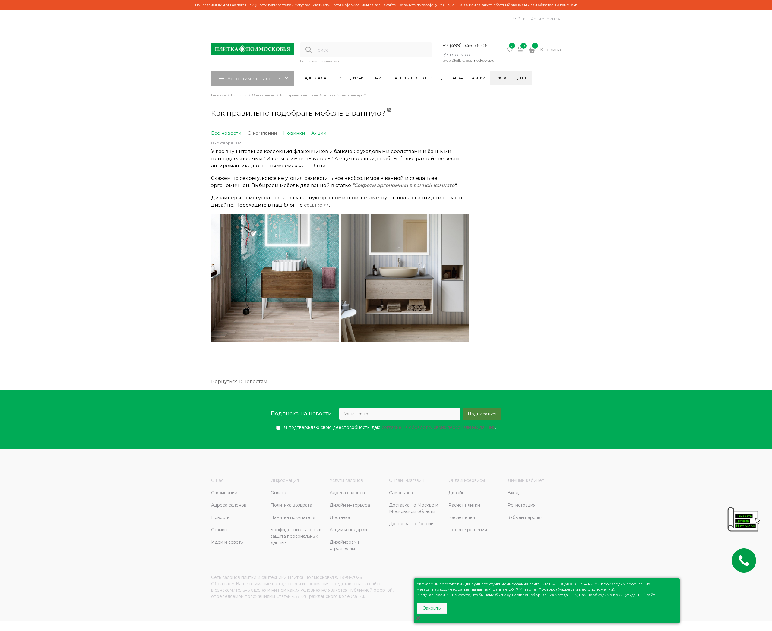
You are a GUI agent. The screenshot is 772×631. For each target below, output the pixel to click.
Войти (518, 19)
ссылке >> (316, 205)
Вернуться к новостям (239, 381)
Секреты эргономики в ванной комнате (404, 185)
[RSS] (390, 115)
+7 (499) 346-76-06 (453, 5)
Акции (318, 133)
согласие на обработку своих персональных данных (438, 427)
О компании (262, 133)
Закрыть (432, 608)
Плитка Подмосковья (311, 577)
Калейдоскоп (328, 61)
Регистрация (545, 19)
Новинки (294, 133)
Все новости (226, 133)
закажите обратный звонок (500, 5)
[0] (510, 51)
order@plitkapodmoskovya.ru (469, 60)
